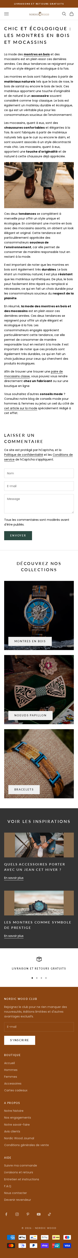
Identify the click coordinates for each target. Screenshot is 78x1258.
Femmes (10, 1077)
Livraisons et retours (18, 1172)
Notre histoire (14, 1111)
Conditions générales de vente (26, 1145)
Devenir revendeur (17, 1200)
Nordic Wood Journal (19, 1138)
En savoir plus (14, 878)
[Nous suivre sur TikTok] (49, 1214)
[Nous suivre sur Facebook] (6, 1214)
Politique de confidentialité (23, 455)
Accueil (9, 1063)
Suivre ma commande (20, 1165)
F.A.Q (7, 1186)
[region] (39, 964)
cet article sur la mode (20, 408)
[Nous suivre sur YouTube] (39, 1214)
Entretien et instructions (21, 1179)
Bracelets (24, 789)
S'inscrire (19, 1040)
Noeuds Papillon (30, 715)
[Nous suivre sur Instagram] (17, 1214)
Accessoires (12, 1083)
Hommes (10, 1070)
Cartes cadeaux (15, 1090)
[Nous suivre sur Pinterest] (28, 1214)
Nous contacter (15, 1193)
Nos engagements (17, 1118)
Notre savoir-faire (17, 1125)
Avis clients (12, 1131)
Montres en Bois (30, 641)
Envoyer (18, 535)
